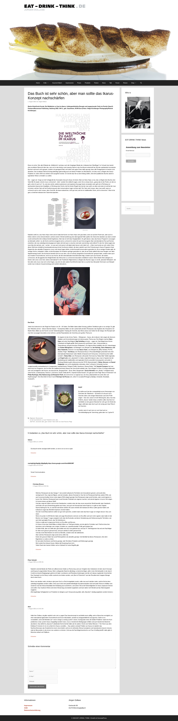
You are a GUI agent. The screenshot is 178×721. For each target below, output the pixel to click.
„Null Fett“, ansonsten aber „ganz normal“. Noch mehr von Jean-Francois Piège (51, 421)
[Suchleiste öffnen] (141, 83)
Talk (110, 83)
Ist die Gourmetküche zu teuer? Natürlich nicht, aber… (44, 420)
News (104, 83)
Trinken (96, 83)
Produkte (87, 83)
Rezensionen (39, 418)
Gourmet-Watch (57, 83)
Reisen (125, 83)
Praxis (79, 83)
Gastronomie (70, 83)
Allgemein (32, 418)
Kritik (45, 83)
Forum (118, 83)
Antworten (33, 453)
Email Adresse (130, 150)
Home (38, 83)
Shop (132, 83)
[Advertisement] (138, 186)
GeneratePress (102, 718)
